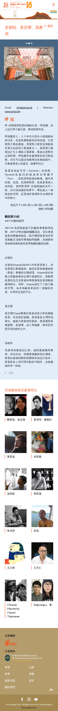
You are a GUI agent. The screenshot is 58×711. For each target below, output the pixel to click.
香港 (7, 667)
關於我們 (10, 687)
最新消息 (10, 680)
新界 (7, 673)
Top (51, 690)
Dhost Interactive (29, 707)
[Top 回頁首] (51, 690)
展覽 (31, 673)
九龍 (31, 667)
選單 (50, 26)
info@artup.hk (24, 107)
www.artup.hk (12, 111)
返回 (11, 372)
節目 (31, 680)
